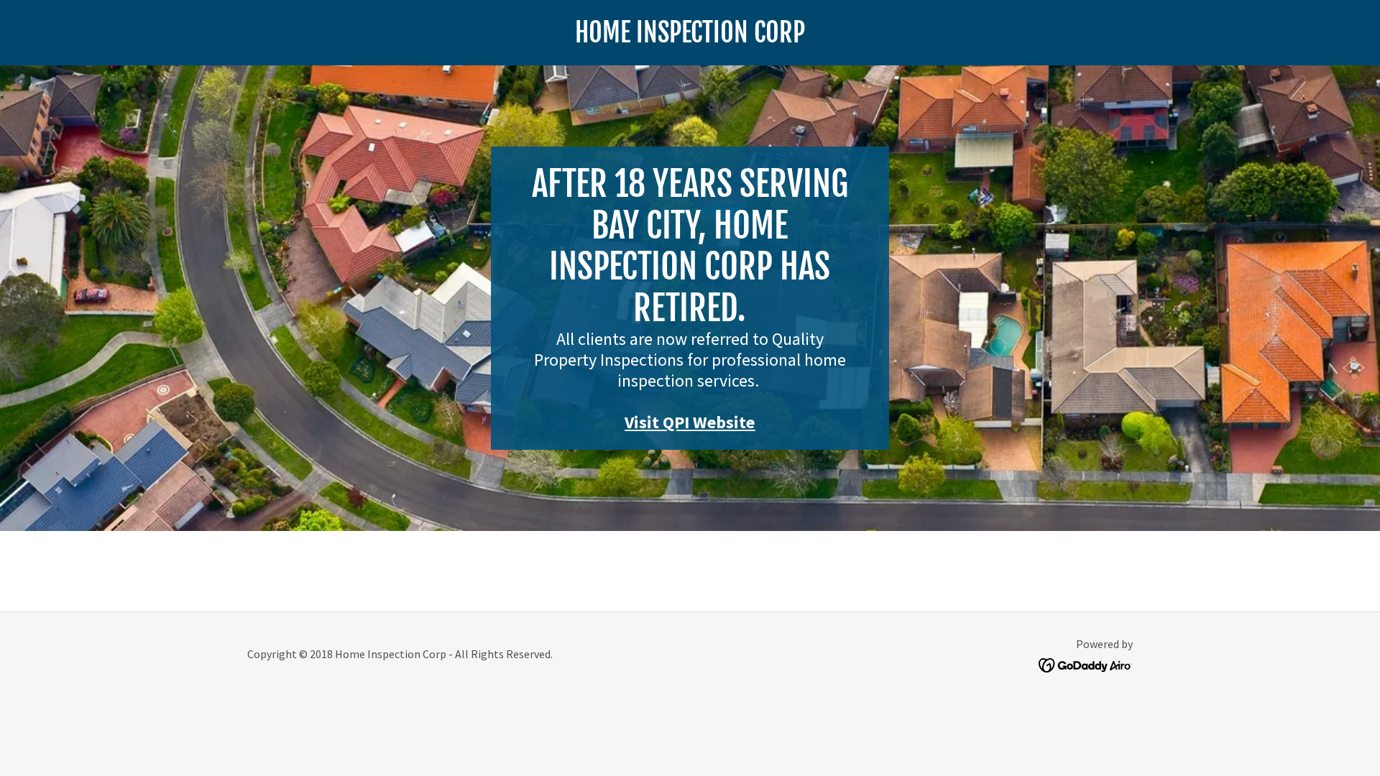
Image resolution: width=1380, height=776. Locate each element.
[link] (690, 37)
